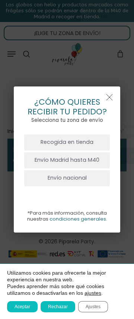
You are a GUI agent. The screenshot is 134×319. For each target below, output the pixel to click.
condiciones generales (78, 218)
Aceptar (22, 306)
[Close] (109, 97)
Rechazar (58, 306)
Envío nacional (67, 177)
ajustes (92, 293)
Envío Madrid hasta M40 (67, 160)
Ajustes (93, 306)
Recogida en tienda (67, 142)
